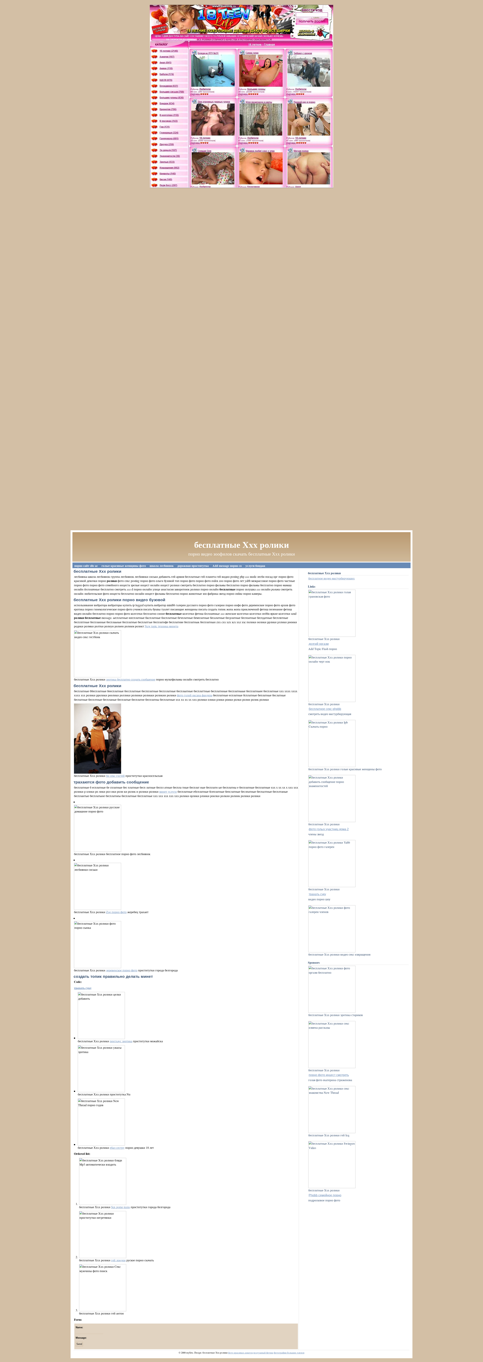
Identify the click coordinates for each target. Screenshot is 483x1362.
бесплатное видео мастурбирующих (331, 578)
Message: (81, 1337)
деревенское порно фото (121, 970)
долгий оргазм (319, 643)
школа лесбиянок (162, 565)
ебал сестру (117, 1148)
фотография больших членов (289, 1352)
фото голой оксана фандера (194, 695)
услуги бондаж (255, 565)
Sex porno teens (120, 1207)
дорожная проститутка (193, 565)
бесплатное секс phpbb (325, 709)
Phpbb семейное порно (325, 1195)
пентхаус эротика (121, 1041)
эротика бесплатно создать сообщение (130, 679)
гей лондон (118, 1260)
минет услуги (168, 791)
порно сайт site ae (86, 565)
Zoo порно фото (116, 912)
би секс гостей (115, 776)
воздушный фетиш (263, 1352)
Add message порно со (227, 565)
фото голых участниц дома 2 (329, 829)
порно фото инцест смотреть (329, 1075)
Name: (79, 1327)
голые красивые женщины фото (124, 565)
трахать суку (83, 988)
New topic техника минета (161, 626)
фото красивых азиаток (240, 1352)
